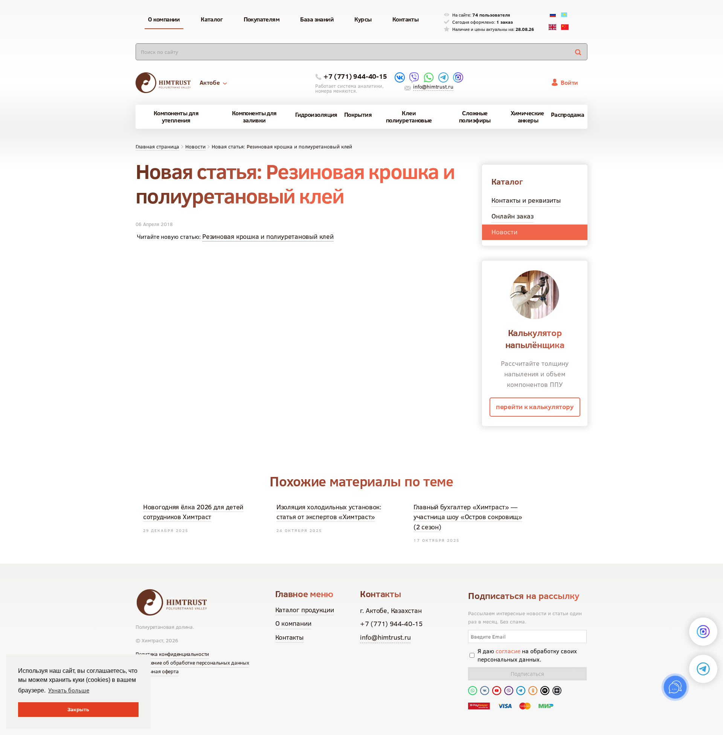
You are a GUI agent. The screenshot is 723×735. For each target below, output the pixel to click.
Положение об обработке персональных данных (192, 662)
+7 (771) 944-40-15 (355, 76)
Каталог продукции (304, 609)
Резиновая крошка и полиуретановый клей (268, 236)
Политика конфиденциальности (172, 654)
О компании (293, 623)
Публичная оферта (157, 671)
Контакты (289, 637)
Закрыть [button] (78, 709)
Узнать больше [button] (68, 690)
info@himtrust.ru (433, 86)
